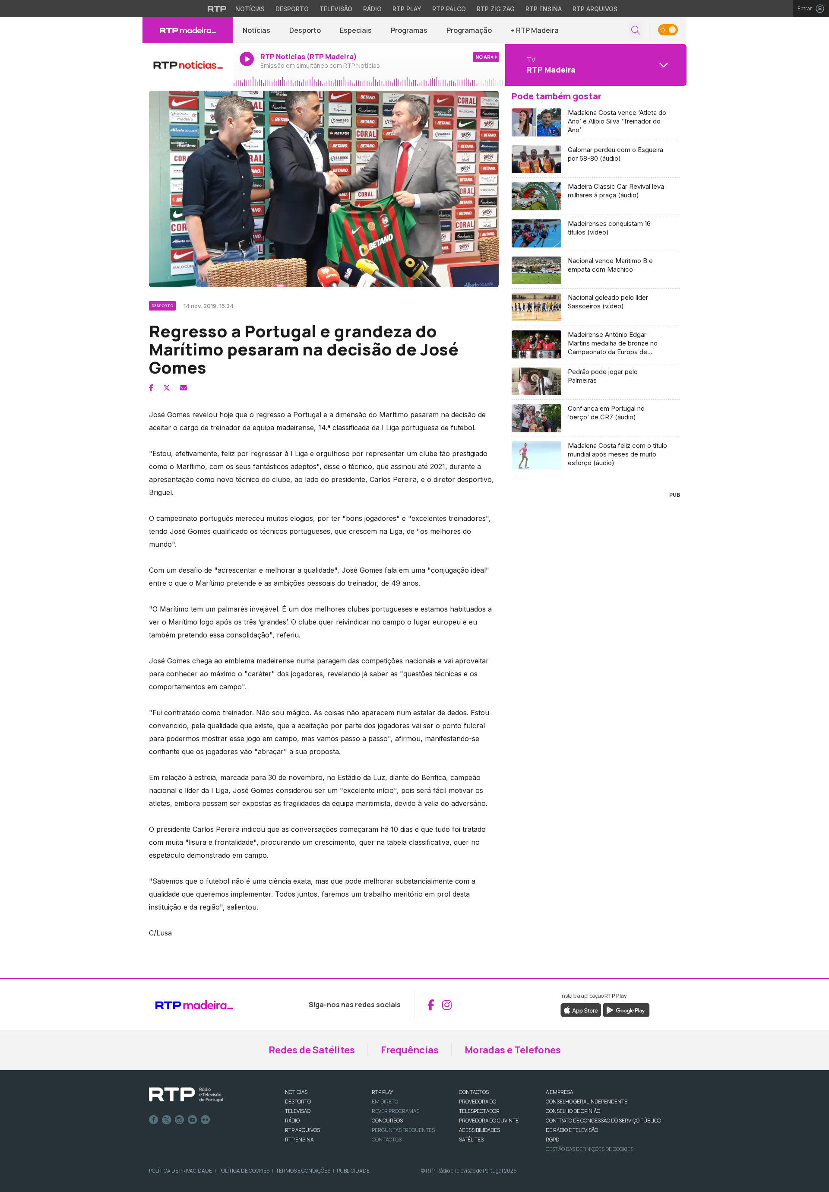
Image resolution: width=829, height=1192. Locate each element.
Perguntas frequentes (403, 1130)
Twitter (166, 1120)
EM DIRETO (385, 1101)
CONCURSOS (387, 1120)
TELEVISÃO (297, 1111)
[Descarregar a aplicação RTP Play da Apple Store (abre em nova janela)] (580, 1009)
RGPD (552, 1139)
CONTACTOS (474, 1092)
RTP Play (406, 9)
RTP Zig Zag (496, 9)
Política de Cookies (243, 1170)
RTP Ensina (543, 9)
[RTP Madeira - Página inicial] (187, 30)
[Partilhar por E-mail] (183, 388)
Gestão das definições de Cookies (589, 1149)
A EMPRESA (559, 1092)
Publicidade (353, 1170)
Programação (469, 30)
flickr (205, 1120)
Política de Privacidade (180, 1170)
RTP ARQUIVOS (302, 1130)
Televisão (336, 9)
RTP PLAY (382, 1092)
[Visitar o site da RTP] (217, 8)
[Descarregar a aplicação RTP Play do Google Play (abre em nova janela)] (626, 1009)
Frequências (410, 1049)
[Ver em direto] (187, 64)
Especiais (356, 30)
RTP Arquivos (595, 9)
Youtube (192, 1120)
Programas (409, 30)
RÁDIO (292, 1120)
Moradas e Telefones (513, 1049)
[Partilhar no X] (166, 388)
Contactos (387, 1139)
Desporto (292, 9)
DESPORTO (298, 1101)
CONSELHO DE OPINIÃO (573, 1111)
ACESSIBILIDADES (479, 1130)
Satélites (471, 1139)
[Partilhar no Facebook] (151, 388)
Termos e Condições (303, 1170)
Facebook (153, 1120)
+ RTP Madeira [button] (535, 30)
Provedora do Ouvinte (489, 1120)
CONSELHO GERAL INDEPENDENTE (586, 1101)
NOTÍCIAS (296, 1092)
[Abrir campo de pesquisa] (635, 30)
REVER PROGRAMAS (395, 1111)
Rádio (372, 9)
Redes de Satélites (312, 1049)
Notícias (250, 9)
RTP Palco (449, 9)
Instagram (179, 1120)
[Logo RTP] (186, 1094)
